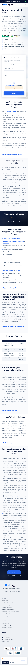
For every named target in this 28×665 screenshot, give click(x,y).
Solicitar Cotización (14, 572)
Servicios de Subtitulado (7, 607)
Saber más (23, 660)
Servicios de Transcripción (7, 602)
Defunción (6, 243)
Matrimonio (21, 241)
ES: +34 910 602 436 (15, 221)
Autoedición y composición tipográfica (10, 611)
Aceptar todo (5, 662)
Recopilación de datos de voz (8, 613)
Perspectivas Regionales (7, 627)
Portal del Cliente (5, 623)
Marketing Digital (5, 616)
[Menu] (25, 5)
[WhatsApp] (25, 1)
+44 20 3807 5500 (8, 639)
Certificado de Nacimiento (10, 241)
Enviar (14, 93)
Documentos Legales (7, 270)
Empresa (18, 270)
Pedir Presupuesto (14, 218)
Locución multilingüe (6, 605)
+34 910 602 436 (8, 637)
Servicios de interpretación (8, 609)
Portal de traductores (6, 625)
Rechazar (12, 662)
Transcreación (5, 600)
